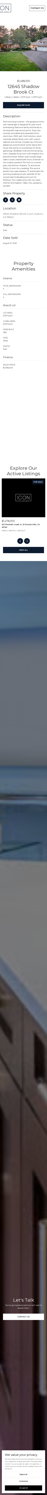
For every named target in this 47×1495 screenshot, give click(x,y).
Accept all (23, 1488)
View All (23, 550)
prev (20, 541)
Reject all (23, 1474)
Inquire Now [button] (23, 105)
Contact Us (37, 8)
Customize (23, 1481)
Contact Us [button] (23, 1317)
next (27, 541)
